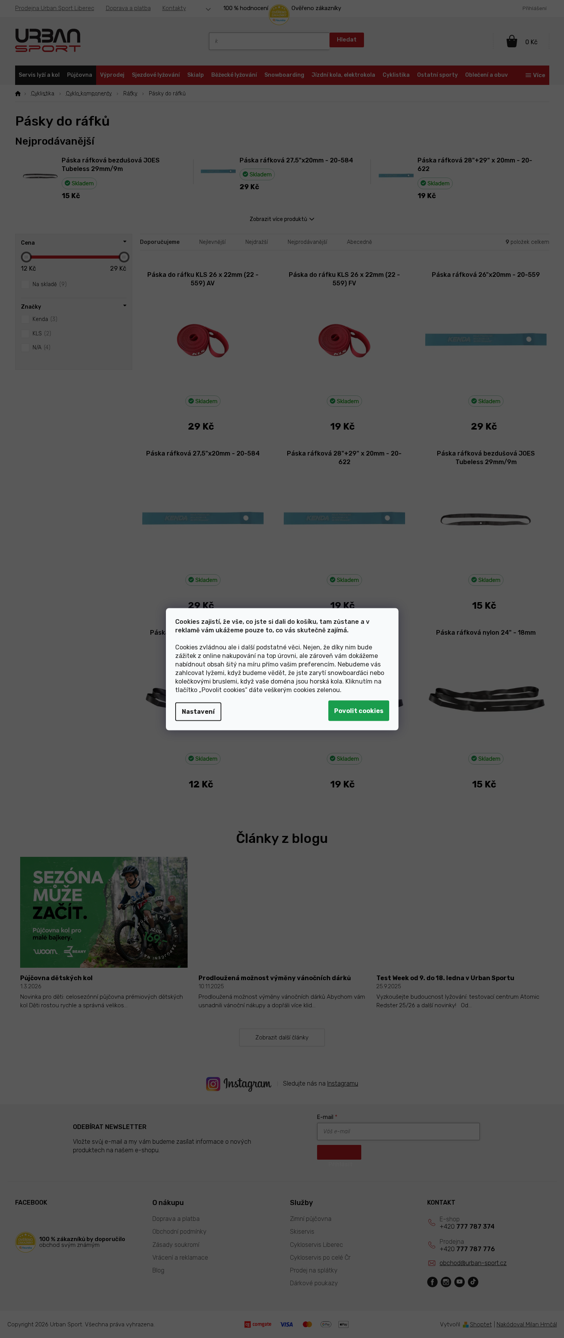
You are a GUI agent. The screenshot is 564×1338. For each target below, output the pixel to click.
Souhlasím (358, 710)
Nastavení (198, 711)
